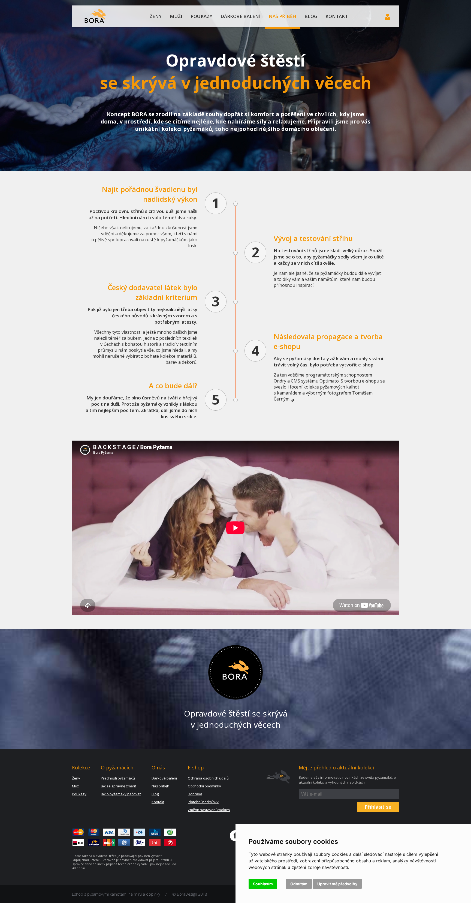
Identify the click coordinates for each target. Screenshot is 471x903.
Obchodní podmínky (204, 786)
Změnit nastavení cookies (209, 809)
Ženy (156, 16)
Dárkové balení (241, 16)
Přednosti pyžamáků (118, 778)
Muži (176, 16)
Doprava (195, 793)
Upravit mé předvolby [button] (337, 883)
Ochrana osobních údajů (208, 778)
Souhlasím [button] (263, 883)
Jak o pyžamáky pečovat (121, 793)
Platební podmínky (203, 801)
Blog (310, 16)
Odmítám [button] (298, 883)
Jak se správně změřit (118, 786)
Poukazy (201, 16)
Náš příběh (282, 16)
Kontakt (336, 16)
